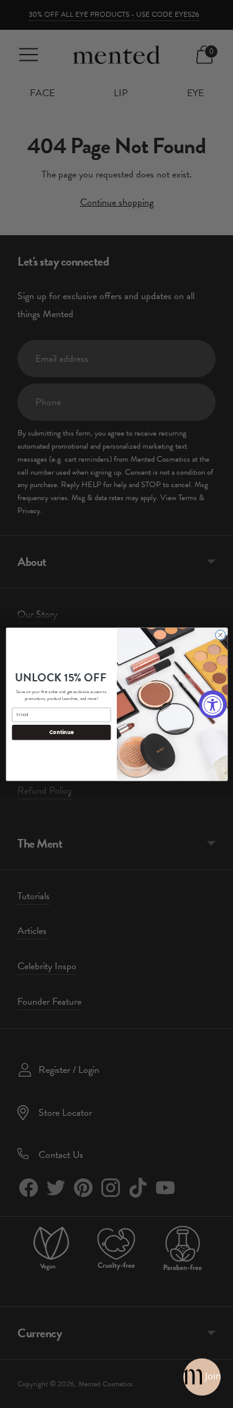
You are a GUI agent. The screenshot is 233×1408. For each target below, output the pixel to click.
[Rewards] (202, 1377)
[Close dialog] (220, 635)
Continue (60, 732)
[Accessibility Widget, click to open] (213, 704)
